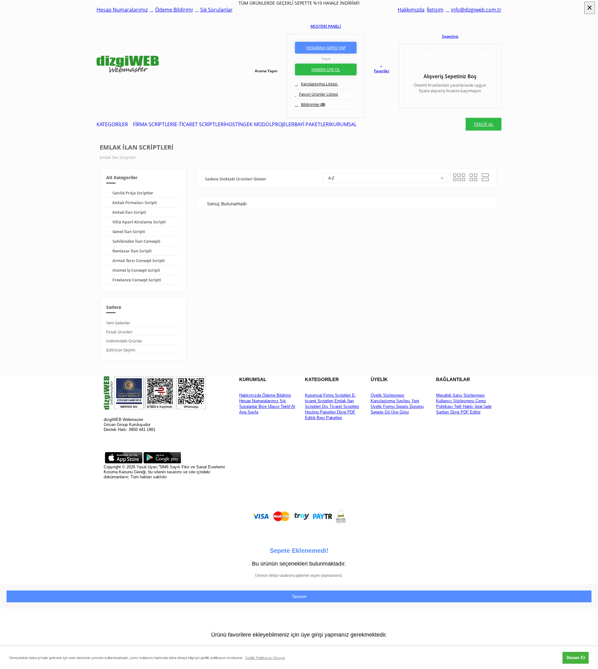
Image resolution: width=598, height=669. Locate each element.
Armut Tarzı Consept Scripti (138, 260)
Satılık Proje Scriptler (132, 193)
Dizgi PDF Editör (465, 412)
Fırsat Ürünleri (119, 332)
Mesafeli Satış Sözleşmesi (460, 395)
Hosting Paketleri (320, 412)
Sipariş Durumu (409, 406)
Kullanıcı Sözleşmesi (455, 401)
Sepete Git (380, 412)
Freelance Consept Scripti (136, 280)
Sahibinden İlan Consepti (136, 241)
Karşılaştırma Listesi (319, 84)
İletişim (435, 9)
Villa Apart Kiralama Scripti (139, 222)
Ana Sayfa (248, 412)
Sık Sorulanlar (216, 9)
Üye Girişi (399, 412)
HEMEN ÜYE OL (325, 69)
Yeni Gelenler (118, 323)
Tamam (299, 596)
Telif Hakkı (463, 406)
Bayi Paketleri (329, 417)
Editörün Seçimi (120, 350)
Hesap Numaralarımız (122, 9)
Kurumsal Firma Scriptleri (328, 395)
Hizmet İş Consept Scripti (136, 270)
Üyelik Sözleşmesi (387, 395)
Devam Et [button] (576, 657)
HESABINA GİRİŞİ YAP (326, 47)
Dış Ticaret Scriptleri (340, 406)
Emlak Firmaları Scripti (134, 202)
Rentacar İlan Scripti (132, 251)
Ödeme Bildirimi (174, 9)
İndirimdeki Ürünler (124, 341)
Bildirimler (313, 104)
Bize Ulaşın (268, 406)
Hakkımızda (411, 9)
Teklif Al (287, 406)
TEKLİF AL (483, 124)
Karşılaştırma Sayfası (390, 401)
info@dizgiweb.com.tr (476, 9)
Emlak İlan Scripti (129, 212)
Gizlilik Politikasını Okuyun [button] (265, 658)
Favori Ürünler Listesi (318, 94)
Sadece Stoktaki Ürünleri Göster (235, 179)
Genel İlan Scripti (128, 231)
